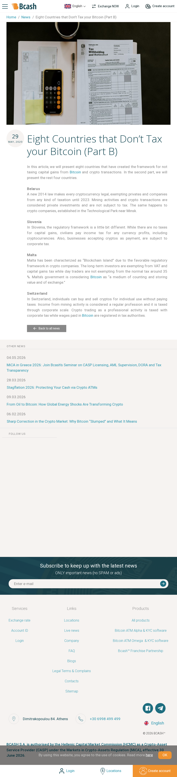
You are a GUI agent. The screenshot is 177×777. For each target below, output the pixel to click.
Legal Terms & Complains (71, 671)
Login (20, 641)
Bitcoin (75, 172)
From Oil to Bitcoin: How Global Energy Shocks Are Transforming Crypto (65, 404)
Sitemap (71, 691)
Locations (71, 620)
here (149, 755)
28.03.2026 (16, 380)
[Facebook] (148, 708)
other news (16, 346)
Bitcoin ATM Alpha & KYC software (141, 630)
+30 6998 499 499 (105, 719)
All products (141, 620)
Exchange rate (19, 620)
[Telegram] (160, 708)
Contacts (72, 681)
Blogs (71, 661)
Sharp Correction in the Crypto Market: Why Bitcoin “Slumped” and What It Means (72, 421)
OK (165, 755)
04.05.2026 (16, 357)
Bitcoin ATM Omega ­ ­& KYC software (140, 641)
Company (71, 641)
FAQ (72, 651)
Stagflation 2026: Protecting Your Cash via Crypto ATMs (52, 387)
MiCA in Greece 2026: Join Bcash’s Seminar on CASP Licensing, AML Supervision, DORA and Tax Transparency (84, 368)
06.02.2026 (16, 414)
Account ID (19, 630)
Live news (71, 630)
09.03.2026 (16, 397)
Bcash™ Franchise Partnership (140, 651)
